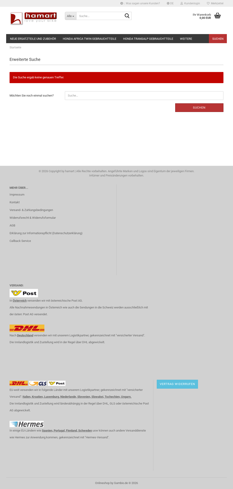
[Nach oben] (220, 482)
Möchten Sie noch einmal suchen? (32, 95)
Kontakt (15, 202)
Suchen (217, 38)
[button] (170, 3)
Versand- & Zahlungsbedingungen (31, 210)
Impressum (17, 194)
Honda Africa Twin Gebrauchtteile (89, 38)
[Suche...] (127, 16)
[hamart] (34, 20)
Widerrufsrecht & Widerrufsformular (33, 217)
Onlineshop (102, 483)
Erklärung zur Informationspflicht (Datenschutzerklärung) (46, 233)
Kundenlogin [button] (191, 3)
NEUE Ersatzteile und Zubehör (33, 38)
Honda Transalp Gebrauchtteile (148, 38)
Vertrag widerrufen (177, 384)
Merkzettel (216, 3)
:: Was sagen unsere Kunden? (141, 3)
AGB (12, 225)
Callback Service (20, 241)
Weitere (186, 38)
